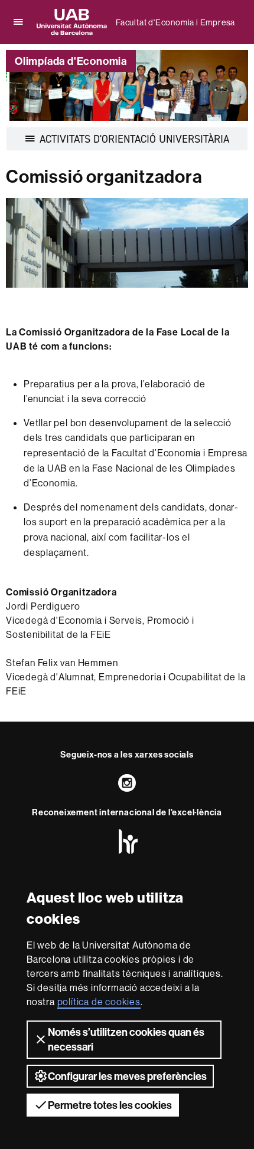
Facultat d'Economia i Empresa (175, 22)
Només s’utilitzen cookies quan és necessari (126, 1039)
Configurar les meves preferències (127, 1076)
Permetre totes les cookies (110, 1105)
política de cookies (99, 1002)
